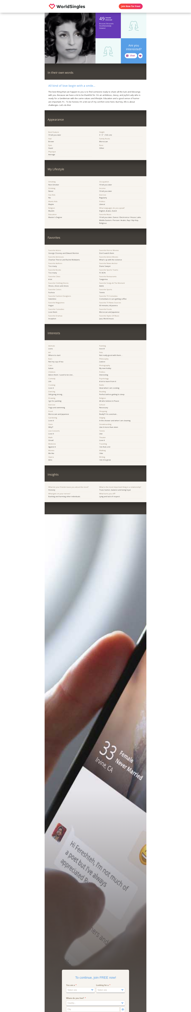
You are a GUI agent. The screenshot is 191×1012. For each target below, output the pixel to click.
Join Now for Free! (130, 6)
